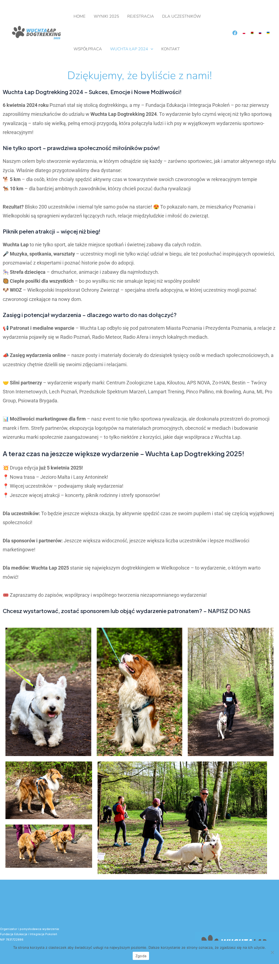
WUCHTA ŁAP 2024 (129, 49)
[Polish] (244, 32)
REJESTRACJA (140, 16)
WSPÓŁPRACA (88, 49)
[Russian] (260, 32)
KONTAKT (170, 49)
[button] (150, 49)
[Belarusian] (252, 32)
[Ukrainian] (268, 32)
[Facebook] (234, 32)
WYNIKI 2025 (106, 16)
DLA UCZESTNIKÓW (181, 16)
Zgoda (140, 956)
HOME (80, 16)
